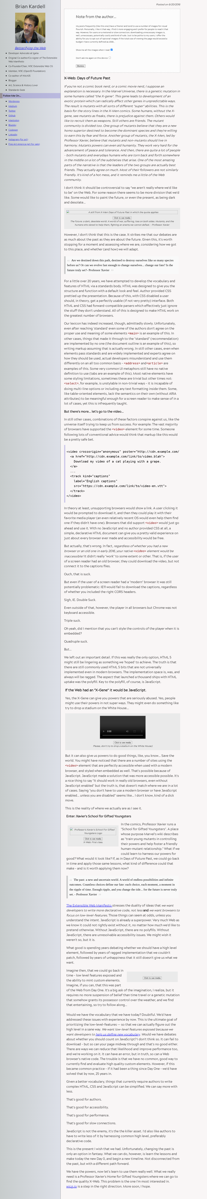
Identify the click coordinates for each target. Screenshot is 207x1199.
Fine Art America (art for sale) (24, 144)
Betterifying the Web (30, 47)
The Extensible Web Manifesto (89, 905)
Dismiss (80, 66)
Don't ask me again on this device (92, 57)
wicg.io (71, 1186)
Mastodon (13, 120)
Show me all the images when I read (93, 49)
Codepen (13, 130)
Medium (12, 106)
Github (11, 115)
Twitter (12, 111)
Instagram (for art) (18, 139)
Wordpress (14, 101)
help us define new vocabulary (118, 1034)
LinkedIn (12, 134)
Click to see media (122, 218)
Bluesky (12, 125)
